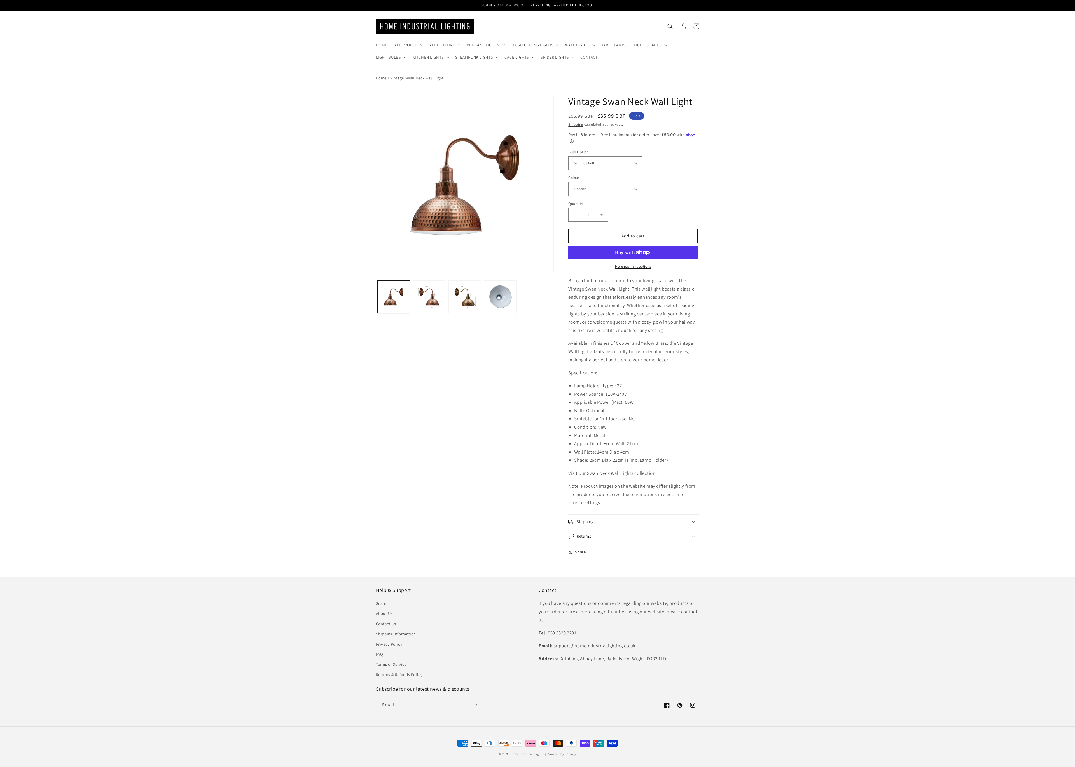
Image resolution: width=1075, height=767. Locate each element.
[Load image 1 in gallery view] (393, 296)
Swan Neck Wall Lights (610, 473)
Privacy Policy (389, 644)
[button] (444, 45)
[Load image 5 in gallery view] (500, 296)
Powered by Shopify (561, 754)
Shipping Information (396, 633)
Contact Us (386, 623)
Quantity (575, 203)
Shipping (575, 124)
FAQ (379, 654)
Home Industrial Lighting (528, 754)
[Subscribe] (474, 705)
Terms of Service (391, 664)
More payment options (633, 266)
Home (381, 78)
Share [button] (580, 551)
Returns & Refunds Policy (399, 674)
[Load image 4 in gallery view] (464, 296)
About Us (384, 613)
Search (382, 603)
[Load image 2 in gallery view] (429, 296)
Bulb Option (578, 151)
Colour (573, 177)
